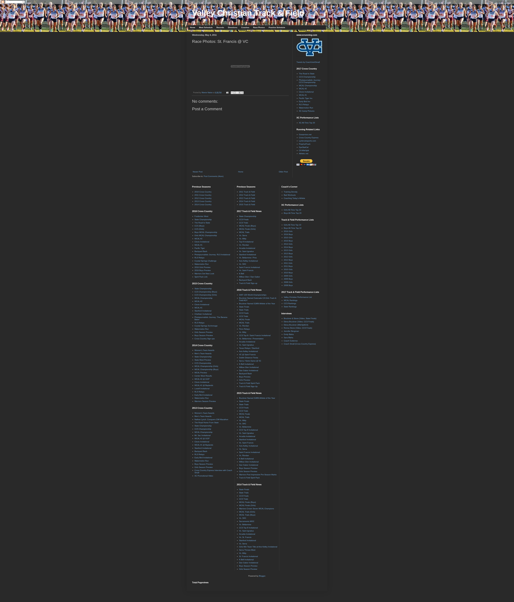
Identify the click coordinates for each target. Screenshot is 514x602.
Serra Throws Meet (247, 550)
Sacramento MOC (246, 521)
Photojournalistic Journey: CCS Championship (310, 81)
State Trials (244, 310)
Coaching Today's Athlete (294, 198)
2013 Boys (288, 253)
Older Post (283, 172)
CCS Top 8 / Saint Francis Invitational (255, 335)
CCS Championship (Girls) (205, 295)
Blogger (262, 576)
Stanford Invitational (202, 311)
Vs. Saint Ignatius (246, 251)
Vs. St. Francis (245, 537)
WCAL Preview (200, 373)
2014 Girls (288, 244)
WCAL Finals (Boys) (247, 226)
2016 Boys (288, 234)
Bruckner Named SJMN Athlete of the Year (257, 303)
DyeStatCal (303, 147)
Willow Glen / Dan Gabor (249, 277)
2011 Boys (288, 266)
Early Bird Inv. (305, 101)
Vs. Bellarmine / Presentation (251, 339)
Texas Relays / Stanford (249, 348)
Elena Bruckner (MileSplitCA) (296, 325)
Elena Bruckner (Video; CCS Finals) (299, 322)
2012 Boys (288, 260)
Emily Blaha (289, 334)
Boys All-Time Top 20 (292, 213)
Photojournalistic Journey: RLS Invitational (212, 254)
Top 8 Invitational (246, 242)
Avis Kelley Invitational (248, 261)
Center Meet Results (203, 376)
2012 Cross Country (202, 198)
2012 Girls (288, 257)
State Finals (244, 307)
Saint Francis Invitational (249, 267)
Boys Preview (244, 377)
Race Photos (259, 27)
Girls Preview (244, 380)
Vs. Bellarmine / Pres (248, 258)
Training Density (290, 192)
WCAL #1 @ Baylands (203, 385)
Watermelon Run (306, 108)
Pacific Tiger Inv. (306, 98)
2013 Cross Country (202, 201)
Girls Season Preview (203, 332)
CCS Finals (244, 219)
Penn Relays (244, 329)
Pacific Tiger (199, 248)
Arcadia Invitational (247, 248)
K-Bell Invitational (246, 364)
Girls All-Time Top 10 (292, 225)
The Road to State (306, 74)
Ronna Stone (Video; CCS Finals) (298, 328)
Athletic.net (303, 153)
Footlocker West (201, 216)
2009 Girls (288, 276)
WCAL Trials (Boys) (247, 515)
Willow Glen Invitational (249, 367)
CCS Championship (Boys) (205, 292)
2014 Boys (288, 247)
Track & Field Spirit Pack (249, 383)
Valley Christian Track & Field (248, 12)
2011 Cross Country (202, 195)
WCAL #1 (303, 95)
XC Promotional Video (203, 476)
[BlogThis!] (234, 92)
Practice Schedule (277, 27)
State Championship (203, 219)
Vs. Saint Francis (246, 270)
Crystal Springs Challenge (205, 261)
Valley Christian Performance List (298, 297)
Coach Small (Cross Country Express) (300, 344)
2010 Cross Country (202, 192)
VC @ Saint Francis (247, 354)
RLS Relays (304, 104)
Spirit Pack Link (200, 277)
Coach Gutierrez (291, 341)
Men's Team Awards (202, 353)
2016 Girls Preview (202, 267)
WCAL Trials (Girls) (247, 512)
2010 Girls (288, 269)
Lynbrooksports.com (307, 141)
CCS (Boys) (199, 226)
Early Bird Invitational (203, 395)
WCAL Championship (308, 85)
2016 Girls (288, 231)
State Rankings (290, 307)
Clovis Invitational (306, 92)
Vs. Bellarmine (245, 427)
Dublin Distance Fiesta (248, 358)
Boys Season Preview (203, 335)
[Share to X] (237, 92)
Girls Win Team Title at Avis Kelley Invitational (258, 547)
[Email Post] (227, 93)
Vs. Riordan (244, 245)
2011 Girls (288, 263)
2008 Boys (288, 285)
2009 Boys (288, 279)
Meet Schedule (206, 27)
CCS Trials (243, 223)
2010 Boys (288, 273)
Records (220, 27)
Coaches (245, 27)
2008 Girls (288, 282)
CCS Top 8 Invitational (248, 430)
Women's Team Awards (204, 350)
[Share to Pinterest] (242, 92)
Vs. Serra (243, 235)
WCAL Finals (244, 319)
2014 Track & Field (247, 201)
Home (192, 27)
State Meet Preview (202, 360)
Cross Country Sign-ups (204, 339)
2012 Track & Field (247, 195)
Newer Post (198, 172)
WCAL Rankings (290, 300)
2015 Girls (288, 237)
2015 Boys (288, 241)
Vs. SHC (242, 264)
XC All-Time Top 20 (307, 123)
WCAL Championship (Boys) (206, 369)
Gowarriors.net (305, 134)
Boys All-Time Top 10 (292, 228)
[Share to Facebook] (239, 92)
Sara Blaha (288, 337)
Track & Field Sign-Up (248, 386)
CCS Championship (307, 77)
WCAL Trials (244, 232)
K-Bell (241, 273)
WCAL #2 (303, 89)
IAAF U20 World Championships (252, 295)
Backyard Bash (200, 251)
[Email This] (232, 92)
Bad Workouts (290, 195)
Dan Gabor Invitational (248, 370)
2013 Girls (288, 250)
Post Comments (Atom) (214, 176)
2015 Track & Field (247, 204)
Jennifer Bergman (291, 331)
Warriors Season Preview (205, 401)
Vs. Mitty (242, 239)
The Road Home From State (206, 422)
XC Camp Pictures (306, 111)
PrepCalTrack (304, 144)
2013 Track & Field (247, 198)
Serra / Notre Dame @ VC (250, 361)
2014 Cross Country (202, 204)
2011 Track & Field (247, 192)
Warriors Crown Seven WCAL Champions (256, 509)
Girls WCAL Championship (205, 235)
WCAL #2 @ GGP (201, 379)
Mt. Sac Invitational (202, 435)
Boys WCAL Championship (205, 232)
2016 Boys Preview (202, 270)
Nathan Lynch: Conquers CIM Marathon (211, 419)
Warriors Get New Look (204, 273)
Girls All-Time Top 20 (292, 210)
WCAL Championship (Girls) (206, 366)
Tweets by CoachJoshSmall (308, 62)
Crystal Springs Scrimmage (206, 326)
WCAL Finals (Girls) (247, 229)
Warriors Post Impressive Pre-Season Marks (258, 475)
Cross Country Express (308, 138)
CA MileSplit (304, 150)
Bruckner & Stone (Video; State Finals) (300, 318)
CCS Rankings (290, 303)
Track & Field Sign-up (248, 283)
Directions (232, 27)
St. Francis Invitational (248, 556)
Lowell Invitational (201, 388)
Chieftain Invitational (203, 314)
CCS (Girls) (199, 229)
